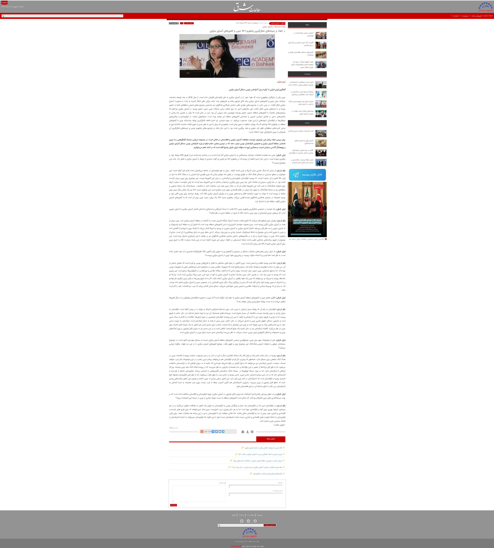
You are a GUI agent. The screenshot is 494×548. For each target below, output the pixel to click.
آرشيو (234, 515)
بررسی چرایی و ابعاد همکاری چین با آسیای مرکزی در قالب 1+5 (259, 454)
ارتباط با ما (250, 515)
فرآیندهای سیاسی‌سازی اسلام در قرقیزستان (267, 473)
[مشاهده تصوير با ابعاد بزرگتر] (271, 38)
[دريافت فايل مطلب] (247, 432)
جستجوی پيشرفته (270, 525)
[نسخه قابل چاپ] (242, 432)
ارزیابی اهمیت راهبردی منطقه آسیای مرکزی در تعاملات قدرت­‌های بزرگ (257, 461)
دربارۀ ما (241, 515)
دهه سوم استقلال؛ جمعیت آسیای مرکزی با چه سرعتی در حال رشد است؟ (256, 467)
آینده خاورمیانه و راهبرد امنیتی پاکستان (300, 131)
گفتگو (283, 23)
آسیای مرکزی (275, 23)
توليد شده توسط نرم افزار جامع (247, 546)
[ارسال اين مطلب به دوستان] (251, 432)
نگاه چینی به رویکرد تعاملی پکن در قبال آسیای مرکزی (263, 448)
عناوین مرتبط (271, 439)
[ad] (307, 175)
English (4, 2)
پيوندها (259, 515)
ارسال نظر (173, 505)
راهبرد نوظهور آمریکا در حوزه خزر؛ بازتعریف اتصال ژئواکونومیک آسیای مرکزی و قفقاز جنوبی (302, 64)
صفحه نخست (488, 16)
